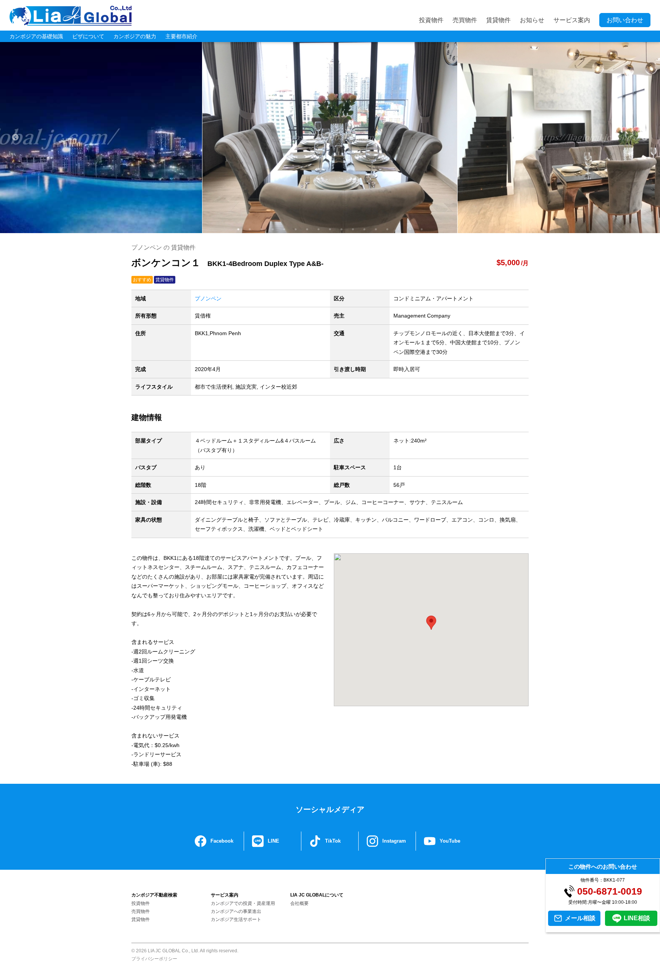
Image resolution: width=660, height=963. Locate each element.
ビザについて (88, 36)
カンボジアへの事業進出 (236, 911)
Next (644, 137)
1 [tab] (238, 229)
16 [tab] (410, 229)
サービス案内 (571, 20)
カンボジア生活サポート (236, 919)
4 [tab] (273, 229)
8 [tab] (318, 229)
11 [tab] (353, 229)
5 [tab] (284, 229)
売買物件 (465, 20)
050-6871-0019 (609, 891)
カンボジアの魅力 (134, 36)
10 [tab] (341, 229)
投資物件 (431, 20)
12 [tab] (364, 229)
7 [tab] (307, 229)
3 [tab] (261, 229)
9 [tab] (330, 229)
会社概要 (299, 903)
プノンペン (208, 298)
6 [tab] (295, 229)
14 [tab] (387, 229)
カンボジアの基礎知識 (36, 36)
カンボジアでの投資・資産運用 (243, 903)
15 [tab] (399, 229)
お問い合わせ (625, 20)
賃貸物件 (498, 20)
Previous (15, 137)
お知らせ (532, 20)
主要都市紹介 (181, 36)
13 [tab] (376, 229)
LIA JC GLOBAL (71, 16)
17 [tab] (421, 229)
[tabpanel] (330, 137)
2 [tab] (250, 229)
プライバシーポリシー (154, 958)
